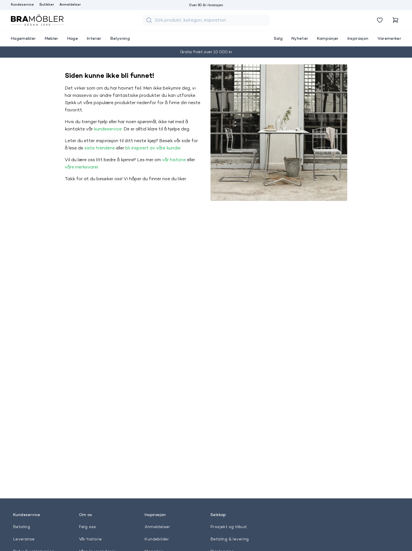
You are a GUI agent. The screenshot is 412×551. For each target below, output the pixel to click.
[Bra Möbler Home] (37, 20)
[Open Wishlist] (379, 20)
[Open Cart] (395, 20)
